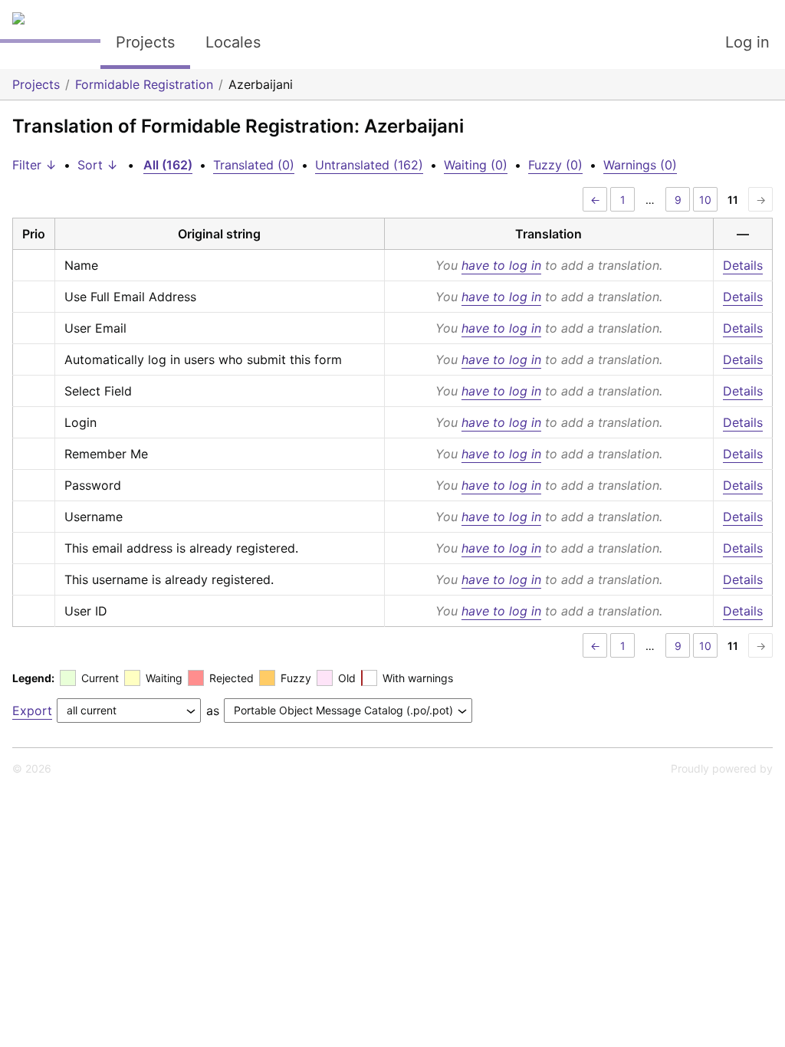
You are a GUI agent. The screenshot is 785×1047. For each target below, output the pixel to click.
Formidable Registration (144, 84)
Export (32, 710)
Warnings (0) (640, 164)
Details (743, 265)
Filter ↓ (34, 164)
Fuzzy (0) (555, 164)
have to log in (501, 265)
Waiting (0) (475, 164)
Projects (145, 42)
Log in (747, 42)
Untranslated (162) (369, 164)
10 (705, 199)
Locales (233, 42)
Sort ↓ (97, 164)
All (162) (167, 164)
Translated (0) (253, 164)
